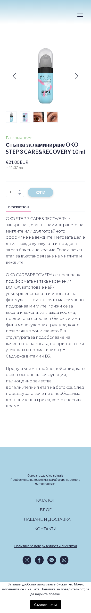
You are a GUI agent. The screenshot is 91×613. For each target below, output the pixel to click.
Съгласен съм (45, 605)
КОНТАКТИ (45, 525)
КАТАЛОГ (45, 496)
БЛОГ (45, 506)
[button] (19, 190)
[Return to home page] (24, 15)
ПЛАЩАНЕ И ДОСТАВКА (46, 515)
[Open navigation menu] (80, 15)
